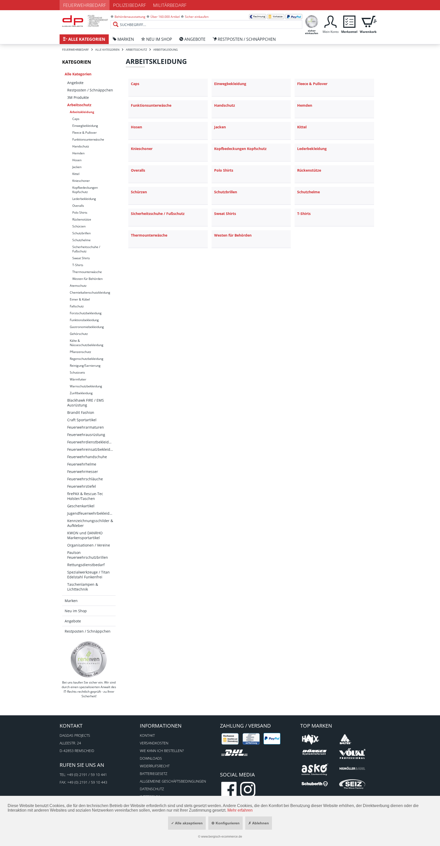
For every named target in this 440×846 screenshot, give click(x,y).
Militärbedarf (169, 5)
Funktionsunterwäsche (88, 139)
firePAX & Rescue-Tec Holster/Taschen (85, 496)
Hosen (76, 160)
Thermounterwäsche (87, 272)
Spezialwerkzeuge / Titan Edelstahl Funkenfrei (88, 574)
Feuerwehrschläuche (85, 478)
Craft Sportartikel (82, 419)
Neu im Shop (76, 610)
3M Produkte (78, 97)
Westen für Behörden (87, 279)
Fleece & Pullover (84, 132)
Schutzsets (77, 372)
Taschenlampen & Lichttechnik (82, 587)
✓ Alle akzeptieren (187, 823)
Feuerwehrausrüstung (86, 434)
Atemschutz (78, 285)
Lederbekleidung (84, 199)
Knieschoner (81, 181)
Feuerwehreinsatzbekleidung (91, 449)
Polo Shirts (79, 212)
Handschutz (80, 146)
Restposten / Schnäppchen (90, 90)
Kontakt (147, 735)
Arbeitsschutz (79, 104)
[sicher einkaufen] (311, 21)
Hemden (78, 153)
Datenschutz (152, 788)
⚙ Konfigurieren (225, 823)
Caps (75, 119)
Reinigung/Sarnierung (85, 365)
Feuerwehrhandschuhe (87, 456)
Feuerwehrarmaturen (85, 427)
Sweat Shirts (81, 258)
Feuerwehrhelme (81, 464)
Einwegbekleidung (85, 126)
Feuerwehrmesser (82, 471)
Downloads (151, 758)
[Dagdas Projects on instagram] (247, 789)
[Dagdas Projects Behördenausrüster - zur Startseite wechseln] (85, 21)
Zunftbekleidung (81, 393)
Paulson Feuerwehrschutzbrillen (87, 555)
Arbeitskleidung (82, 112)
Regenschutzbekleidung (86, 359)
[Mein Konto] (330, 21)
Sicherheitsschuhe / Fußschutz (86, 249)
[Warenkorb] (368, 21)
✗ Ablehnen (258, 823)
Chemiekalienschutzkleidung (90, 292)
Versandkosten (154, 743)
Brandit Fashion (80, 412)
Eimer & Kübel (80, 299)
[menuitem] (206, 20)
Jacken (76, 167)
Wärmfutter (78, 379)
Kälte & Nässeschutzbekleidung (86, 342)
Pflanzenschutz (80, 352)
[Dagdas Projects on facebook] (229, 789)
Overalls (78, 205)
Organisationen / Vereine (88, 545)
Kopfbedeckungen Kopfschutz (85, 189)
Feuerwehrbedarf (84, 5)
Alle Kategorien (78, 74)
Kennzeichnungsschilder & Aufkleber (90, 523)
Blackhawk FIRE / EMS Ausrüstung (85, 402)
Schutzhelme (81, 240)
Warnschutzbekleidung (86, 386)
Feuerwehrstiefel (81, 486)
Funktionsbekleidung (84, 320)
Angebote (75, 82)
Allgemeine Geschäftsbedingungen (173, 781)
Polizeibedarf (129, 5)
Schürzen (79, 226)
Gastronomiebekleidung (87, 327)
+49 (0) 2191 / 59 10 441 (87, 774)
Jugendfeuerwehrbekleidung (91, 513)
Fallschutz (77, 306)
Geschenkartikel (80, 505)
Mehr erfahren (240, 810)
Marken (71, 600)
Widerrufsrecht (155, 765)
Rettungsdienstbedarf (86, 564)
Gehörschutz (79, 334)
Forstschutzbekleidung (86, 313)
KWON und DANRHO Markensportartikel (85, 535)
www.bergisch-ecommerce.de (221, 836)
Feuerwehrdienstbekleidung (91, 442)
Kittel (75, 174)
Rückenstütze (81, 219)
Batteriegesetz (153, 773)
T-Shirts (77, 265)
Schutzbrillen (81, 233)
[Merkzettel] (349, 21)
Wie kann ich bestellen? (162, 750)
